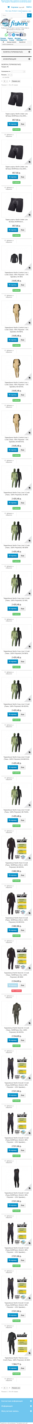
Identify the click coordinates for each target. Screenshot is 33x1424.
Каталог (3, 38)
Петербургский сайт (21, 1423)
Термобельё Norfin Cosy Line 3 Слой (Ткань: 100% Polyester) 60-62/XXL (16, 705)
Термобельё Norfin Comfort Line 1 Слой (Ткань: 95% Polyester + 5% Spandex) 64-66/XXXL (16, 440)
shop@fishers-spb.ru (16, 32)
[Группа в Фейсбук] (21, 35)
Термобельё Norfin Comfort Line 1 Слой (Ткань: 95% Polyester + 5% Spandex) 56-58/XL (16, 330)
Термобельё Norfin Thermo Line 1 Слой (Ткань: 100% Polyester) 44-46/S (16, 1359)
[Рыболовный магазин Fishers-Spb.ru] (15, 22)
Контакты (3, 40)
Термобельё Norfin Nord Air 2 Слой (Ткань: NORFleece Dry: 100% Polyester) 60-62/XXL (16, 1030)
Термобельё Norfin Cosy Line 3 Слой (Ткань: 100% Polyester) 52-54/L (16, 599)
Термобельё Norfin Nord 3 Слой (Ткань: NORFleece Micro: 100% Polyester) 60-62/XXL (16, 865)
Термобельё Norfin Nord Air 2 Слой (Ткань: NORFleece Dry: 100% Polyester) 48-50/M (16, 975)
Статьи (11, 40)
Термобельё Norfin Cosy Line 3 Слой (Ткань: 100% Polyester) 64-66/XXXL (16, 758)
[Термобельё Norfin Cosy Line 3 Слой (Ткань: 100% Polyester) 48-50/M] (16, 530)
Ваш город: (13, 11)
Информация (9, 59)
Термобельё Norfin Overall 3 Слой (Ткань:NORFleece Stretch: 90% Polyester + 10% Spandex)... (16, 1085)
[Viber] (10, 35)
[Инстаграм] (24, 35)
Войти (29, 7)
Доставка (18, 38)
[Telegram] (13, 35)
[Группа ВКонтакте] (17, 35)
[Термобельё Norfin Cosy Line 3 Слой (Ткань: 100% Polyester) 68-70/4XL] (16, 795)
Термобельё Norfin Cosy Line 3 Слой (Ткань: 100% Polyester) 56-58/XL (16, 652)
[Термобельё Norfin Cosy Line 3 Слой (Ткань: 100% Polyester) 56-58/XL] (16, 636)
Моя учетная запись (10, 1411)
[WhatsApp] (6, 35)
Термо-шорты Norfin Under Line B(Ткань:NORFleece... (16, 221)
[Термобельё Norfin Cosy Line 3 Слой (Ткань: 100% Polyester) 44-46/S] (16, 478)
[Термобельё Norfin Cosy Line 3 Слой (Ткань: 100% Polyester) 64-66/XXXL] (16, 742)
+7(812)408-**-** (21, 40)
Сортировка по (5, 71)
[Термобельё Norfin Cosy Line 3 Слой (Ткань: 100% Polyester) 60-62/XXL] (16, 689)
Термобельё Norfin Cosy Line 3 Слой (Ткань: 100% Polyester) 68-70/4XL (16, 811)
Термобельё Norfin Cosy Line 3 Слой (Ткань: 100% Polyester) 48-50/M (16, 546)
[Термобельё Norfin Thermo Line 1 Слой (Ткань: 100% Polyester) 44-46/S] (16, 1343)
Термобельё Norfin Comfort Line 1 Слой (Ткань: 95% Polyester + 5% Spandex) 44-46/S (16, 275)
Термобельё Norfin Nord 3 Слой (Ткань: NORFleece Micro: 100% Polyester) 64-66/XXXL (16, 920)
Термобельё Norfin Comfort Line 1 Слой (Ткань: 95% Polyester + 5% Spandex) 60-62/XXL (16, 385)
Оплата (10, 38)
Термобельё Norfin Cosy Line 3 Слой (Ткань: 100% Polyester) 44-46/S (16, 494)
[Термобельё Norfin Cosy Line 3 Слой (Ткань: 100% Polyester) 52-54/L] (16, 583)
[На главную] (3, 42)
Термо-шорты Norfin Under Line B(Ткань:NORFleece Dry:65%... (16, 115)
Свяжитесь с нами (26, 11)
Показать (4, 74)
